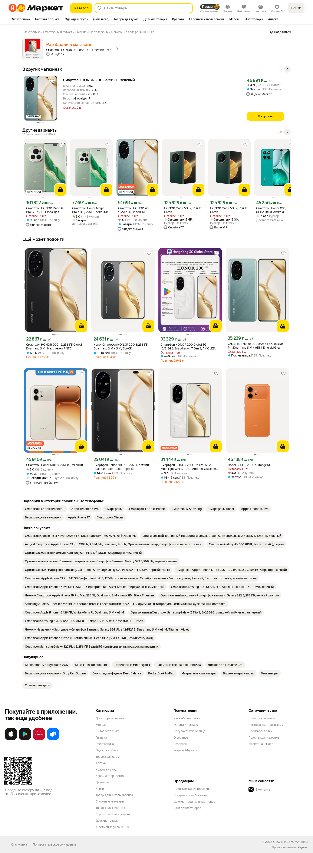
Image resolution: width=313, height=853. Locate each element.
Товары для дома (107, 756)
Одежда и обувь (107, 750)
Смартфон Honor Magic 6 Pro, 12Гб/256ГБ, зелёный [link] (90, 210)
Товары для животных (111, 808)
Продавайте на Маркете (190, 795)
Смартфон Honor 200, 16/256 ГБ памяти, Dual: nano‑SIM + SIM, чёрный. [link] (121, 467)
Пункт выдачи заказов (264, 737)
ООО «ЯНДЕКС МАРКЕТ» (290, 841)
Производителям (260, 731)
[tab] (21, 19)
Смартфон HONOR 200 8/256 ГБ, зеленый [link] (99, 80)
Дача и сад (103, 782)
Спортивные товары (110, 801)
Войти (296, 8)
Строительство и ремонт (113, 814)
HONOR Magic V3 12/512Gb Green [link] (182, 210)
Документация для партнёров (194, 801)
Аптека (101, 763)
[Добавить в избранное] (52, 81)
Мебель (101, 724)
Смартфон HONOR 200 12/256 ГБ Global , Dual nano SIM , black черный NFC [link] (54, 346)
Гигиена (101, 737)
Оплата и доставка (186, 724)
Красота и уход (106, 769)
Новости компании (261, 718)
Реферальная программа (265, 724)
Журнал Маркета (185, 750)
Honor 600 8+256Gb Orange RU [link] (249, 465)
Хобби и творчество (110, 776)
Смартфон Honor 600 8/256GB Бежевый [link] (54, 465)
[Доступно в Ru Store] (53, 739)
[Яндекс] (302, 847)
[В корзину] (60, 189)
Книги (100, 788)
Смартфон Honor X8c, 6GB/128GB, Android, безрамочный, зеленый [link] (272, 210)
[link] (44, 508)
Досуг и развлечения (110, 718)
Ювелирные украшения (112, 827)
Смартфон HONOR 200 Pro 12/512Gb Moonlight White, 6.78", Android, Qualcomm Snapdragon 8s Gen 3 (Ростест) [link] (189, 467)
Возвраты (180, 744)
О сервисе (181, 737)
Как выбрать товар (187, 718)
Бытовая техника (107, 731)
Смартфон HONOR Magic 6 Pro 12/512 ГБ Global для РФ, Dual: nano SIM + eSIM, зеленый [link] (45, 210)
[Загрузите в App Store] (11, 739)
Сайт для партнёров (187, 808)
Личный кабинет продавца (192, 789)
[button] (278, 789)
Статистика (19, 844)
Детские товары (107, 820)
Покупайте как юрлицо (189, 731)
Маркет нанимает (260, 744)
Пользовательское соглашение (54, 844)
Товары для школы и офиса (114, 795)
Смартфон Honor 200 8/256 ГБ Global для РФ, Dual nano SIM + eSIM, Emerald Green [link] (256, 345)
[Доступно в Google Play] (25, 739)
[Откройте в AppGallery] (39, 739)
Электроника (105, 744)
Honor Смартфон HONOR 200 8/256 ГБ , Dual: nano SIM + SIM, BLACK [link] (121, 346)
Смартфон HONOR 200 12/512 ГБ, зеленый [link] (134, 210)
